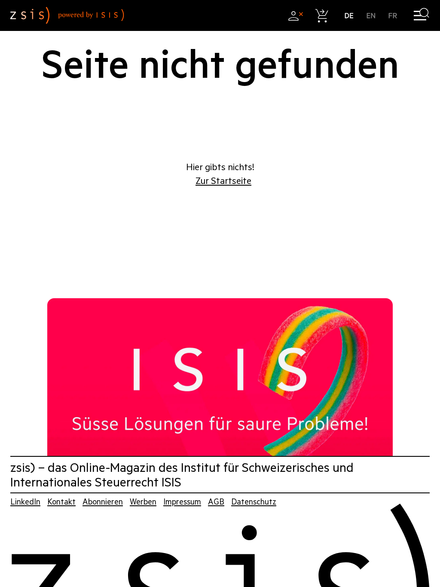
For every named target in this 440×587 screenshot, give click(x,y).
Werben (143, 501)
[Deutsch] (349, 15)
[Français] (393, 15)
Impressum (182, 501)
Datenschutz (253, 501)
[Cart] (322, 15)
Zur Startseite (223, 181)
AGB (216, 501)
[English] (371, 15)
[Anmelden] (295, 15)
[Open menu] (421, 15)
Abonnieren (102, 501)
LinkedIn (25, 501)
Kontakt (61, 501)
